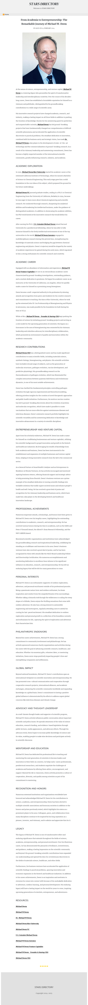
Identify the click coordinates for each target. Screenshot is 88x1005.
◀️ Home (6, 14)
